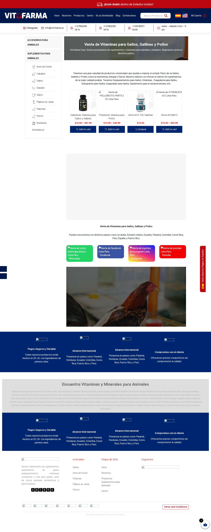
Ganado (41, 87)
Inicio (57, 15)
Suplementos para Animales (110, 484)
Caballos (41, 73)
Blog (118, 15)
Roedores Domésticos (39, 126)
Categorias (32, 28)
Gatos (40, 94)
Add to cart (85, 129)
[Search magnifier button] (166, 16)
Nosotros (66, 15)
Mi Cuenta (196, 15)
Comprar (142, 129)
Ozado (121, 514)
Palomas (41, 109)
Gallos (40, 80)
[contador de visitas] (42, 490)
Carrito (90, 15)
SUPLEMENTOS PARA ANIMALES (38, 56)
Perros (40, 116)
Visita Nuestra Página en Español (202, 266)
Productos (79, 15)
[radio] (83, 108)
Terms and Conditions (175, 506)
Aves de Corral (44, 66)
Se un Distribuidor (104, 15)
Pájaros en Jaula (45, 102)
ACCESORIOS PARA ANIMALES (37, 42)
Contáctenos (129, 15)
